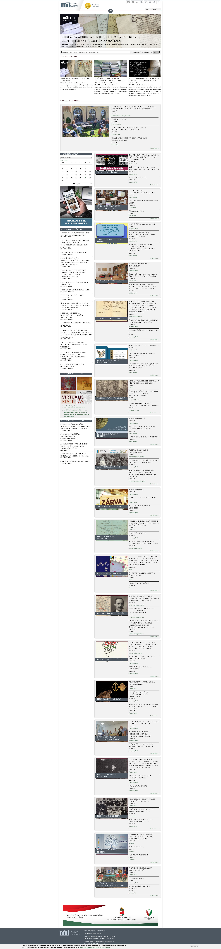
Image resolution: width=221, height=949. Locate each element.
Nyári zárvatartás (136, 490)
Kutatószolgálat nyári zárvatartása (139, 265)
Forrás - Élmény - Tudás (71, 406)
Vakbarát (146, 2)
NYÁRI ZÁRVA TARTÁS (138, 786)
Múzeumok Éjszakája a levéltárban (144, 437)
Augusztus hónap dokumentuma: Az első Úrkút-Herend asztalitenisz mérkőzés (143, 393)
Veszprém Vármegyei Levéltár (111, 398)
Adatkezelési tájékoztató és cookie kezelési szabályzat (95, 947)
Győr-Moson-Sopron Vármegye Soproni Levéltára (110, 884)
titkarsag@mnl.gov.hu (94, 933)
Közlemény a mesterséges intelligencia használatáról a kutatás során (128, 129)
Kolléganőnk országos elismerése (139, 887)
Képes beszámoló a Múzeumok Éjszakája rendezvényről (142, 428)
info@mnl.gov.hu (110, 941)
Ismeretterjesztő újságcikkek (137, 456)
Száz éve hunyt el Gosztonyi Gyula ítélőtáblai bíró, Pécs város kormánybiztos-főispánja (144, 598)
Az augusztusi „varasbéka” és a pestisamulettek (142, 683)
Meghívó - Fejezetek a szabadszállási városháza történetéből (71, 315)
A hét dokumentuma (79, 83)
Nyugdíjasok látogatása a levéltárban (140, 668)
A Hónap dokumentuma (135, 316)
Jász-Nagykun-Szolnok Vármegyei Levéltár (108, 362)
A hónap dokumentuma (135, 400)
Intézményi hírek (116, 124)
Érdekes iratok (133, 293)
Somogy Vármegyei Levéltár (110, 319)
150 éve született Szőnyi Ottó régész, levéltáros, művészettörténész (142, 611)
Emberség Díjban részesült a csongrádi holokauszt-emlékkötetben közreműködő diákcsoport (142, 248)
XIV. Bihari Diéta (136, 847)
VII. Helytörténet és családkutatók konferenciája (142, 192)
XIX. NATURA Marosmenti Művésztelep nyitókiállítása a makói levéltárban (142, 234)
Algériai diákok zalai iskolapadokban (138, 451)
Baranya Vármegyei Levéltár (110, 613)
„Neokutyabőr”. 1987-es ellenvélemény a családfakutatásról (70, 436)
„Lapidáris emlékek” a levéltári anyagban (75, 80)
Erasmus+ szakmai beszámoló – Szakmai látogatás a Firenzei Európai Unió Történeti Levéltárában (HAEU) (133, 109)
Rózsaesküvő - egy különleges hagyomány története (142, 800)
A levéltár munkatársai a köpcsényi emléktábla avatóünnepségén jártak (140, 734)
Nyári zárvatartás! (137, 419)
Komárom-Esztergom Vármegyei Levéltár (107, 776)
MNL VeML (70, 254)
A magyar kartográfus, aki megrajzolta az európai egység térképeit (73, 345)
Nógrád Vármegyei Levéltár (110, 281)
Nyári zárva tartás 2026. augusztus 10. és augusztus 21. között (144, 461)
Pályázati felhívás (119, 119)
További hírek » (154, 148)
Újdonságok (132, 215)
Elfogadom (194, 946)
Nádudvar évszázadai (138, 855)
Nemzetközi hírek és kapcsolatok (120, 116)
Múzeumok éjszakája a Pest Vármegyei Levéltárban (140, 821)
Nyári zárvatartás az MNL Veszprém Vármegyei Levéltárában (143, 404)
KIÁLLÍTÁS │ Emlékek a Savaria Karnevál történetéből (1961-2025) (144, 168)
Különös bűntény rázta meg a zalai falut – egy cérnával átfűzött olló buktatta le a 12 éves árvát (142, 474)
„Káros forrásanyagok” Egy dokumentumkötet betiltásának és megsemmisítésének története (75, 427)
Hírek (130, 569)
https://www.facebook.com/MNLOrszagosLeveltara (133, 2)
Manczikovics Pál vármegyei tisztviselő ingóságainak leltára (143, 542)
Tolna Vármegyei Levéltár (109, 507)
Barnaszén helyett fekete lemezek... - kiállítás (140, 777)
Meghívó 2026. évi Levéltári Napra (144, 345)
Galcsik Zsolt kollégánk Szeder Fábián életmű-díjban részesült (143, 275)
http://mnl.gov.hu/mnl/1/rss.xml (141, 2)
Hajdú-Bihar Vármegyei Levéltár (108, 851)
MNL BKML (70, 319)
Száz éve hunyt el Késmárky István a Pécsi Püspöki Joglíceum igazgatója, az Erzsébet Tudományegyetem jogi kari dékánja (144, 625)
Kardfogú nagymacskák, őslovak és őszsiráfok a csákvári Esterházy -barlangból (144, 707)
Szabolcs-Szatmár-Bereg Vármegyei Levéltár (108, 207)
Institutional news (134, 410)
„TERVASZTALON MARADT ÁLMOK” (74, 408)
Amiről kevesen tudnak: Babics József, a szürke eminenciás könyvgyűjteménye (74, 446)
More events (64, 160)
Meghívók (131, 843)
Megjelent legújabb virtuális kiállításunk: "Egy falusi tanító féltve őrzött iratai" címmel (143, 286)
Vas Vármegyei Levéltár (108, 172)
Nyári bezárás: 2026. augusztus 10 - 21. (143, 331)
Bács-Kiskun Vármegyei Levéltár (108, 435)
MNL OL (71, 44)
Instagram (137, 2)
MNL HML (70, 338)
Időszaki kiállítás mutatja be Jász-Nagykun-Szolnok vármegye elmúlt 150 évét (143, 366)
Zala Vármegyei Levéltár (108, 467)
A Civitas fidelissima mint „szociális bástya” (140, 869)
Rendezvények (115, 145)
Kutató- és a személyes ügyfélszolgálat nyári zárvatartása (139, 694)
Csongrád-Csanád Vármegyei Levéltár (111, 241)
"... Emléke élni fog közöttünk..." (143, 498)
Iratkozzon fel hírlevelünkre (128, 2)
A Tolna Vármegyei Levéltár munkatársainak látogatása (141, 745)
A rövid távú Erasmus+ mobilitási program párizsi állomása (143, 321)
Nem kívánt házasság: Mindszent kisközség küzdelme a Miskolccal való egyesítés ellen (144, 523)
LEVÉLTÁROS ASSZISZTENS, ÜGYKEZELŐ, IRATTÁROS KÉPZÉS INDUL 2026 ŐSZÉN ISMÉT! (109, 81)
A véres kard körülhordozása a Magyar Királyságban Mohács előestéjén (144, 81)
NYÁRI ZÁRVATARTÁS (137, 533)
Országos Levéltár (70, 101)
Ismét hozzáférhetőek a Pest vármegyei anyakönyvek (141, 810)
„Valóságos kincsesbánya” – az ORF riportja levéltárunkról (144, 723)
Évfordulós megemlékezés (136, 605)
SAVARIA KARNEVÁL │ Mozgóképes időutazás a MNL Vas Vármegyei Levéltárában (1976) (144, 157)
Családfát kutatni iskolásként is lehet (143, 202)
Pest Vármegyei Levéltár (108, 816)
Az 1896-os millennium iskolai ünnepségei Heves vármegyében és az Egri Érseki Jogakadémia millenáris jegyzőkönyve (143, 645)
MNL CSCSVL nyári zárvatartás (142, 224)
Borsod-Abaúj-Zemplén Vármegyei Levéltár (108, 537)
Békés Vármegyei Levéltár (109, 574)
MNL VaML (70, 299)
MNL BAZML (71, 309)
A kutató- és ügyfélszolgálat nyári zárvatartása (141, 658)
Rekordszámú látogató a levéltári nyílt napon (94, 41)
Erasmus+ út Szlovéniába (139, 583)
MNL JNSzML (71, 291)
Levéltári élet (111, 85)
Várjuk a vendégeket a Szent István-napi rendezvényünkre (129, 139)
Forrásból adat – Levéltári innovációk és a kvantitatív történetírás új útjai (141, 837)
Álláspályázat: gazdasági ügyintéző (139, 507)
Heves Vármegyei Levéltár (109, 659)
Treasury (131, 387)
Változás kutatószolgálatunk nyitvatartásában (142, 355)
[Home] (69, 5)
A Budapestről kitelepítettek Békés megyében (142, 574)
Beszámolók (79, 44)
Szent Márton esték (137, 178)
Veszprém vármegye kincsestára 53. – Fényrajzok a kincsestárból (144, 382)
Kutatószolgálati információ (73, 253)
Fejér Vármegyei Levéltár (109, 699)
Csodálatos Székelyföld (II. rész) (74, 461)
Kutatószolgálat (115, 134)
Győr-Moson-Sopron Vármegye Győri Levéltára (109, 738)
